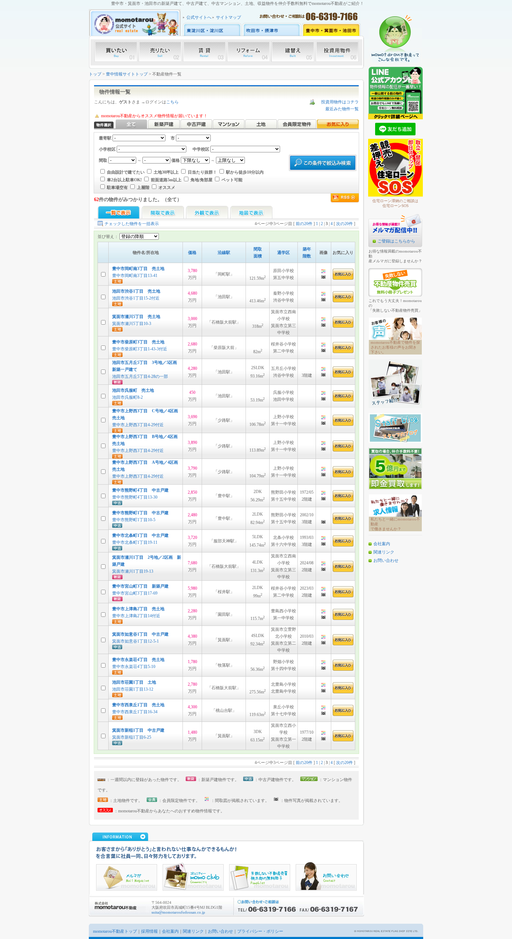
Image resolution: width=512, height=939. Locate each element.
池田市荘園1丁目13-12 (132, 689)
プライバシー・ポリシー (260, 931)
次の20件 (344, 223)
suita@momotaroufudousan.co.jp (178, 912)
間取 (258, 249)
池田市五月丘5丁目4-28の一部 (140, 376)
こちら (172, 102)
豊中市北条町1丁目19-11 (134, 542)
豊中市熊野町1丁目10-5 (133, 519)
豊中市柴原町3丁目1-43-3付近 (139, 349)
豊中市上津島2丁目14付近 (136, 615)
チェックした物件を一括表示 (131, 223)
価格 (192, 252)
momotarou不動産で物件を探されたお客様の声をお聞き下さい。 (395, 347)
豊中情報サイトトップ (127, 74)
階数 (307, 256)
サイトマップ (228, 17)
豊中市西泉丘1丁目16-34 (134, 711)
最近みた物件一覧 (342, 108)
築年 (307, 249)
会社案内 (381, 543)
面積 (258, 256)
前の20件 (304, 223)
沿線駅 (224, 252)
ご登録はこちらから (396, 241)
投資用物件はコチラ (340, 102)
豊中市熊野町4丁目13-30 (134, 497)
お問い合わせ (385, 560)
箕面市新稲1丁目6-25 (131, 737)
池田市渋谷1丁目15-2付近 (138, 298)
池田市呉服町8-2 (127, 397)
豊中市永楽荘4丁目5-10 (133, 666)
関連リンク (383, 552)
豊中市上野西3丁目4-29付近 (138, 424)
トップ (95, 74)
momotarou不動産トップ (115, 931)
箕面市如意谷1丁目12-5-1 (135, 641)
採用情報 (149, 931)
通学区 (283, 252)
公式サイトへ (198, 17)
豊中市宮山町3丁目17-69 (134, 593)
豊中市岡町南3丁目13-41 (134, 275)
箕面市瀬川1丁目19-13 (134, 571)
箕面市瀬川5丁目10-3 (131, 323)
